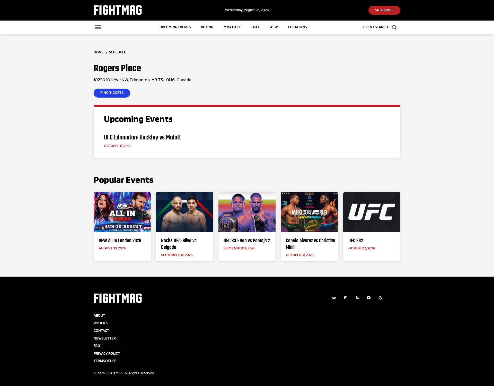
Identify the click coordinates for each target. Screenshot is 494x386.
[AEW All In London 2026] (122, 212)
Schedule (117, 52)
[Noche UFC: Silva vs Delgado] (184, 212)
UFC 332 (355, 240)
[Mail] (334, 297)
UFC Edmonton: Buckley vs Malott (142, 137)
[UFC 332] (371, 212)
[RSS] (357, 297)
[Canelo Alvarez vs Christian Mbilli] (309, 212)
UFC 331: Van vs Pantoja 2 (247, 240)
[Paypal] (345, 297)
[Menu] (98, 27)
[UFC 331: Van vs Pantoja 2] (247, 212)
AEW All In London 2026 (120, 240)
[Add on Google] (380, 297)
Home (99, 52)
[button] (381, 27)
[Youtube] (368, 297)
